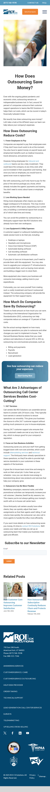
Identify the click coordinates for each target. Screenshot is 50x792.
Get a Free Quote (30, 12)
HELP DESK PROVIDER (13, 685)
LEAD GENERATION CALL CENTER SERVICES (22, 707)
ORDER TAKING (10, 691)
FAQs (44, 3)
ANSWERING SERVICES (13, 666)
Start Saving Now (25, 376)
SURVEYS (7, 714)
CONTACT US (32, 3)
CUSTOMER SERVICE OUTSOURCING (19, 678)
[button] (5, 598)
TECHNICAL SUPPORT (13, 698)
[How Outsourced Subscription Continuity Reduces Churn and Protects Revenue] (37, 583)
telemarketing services (19, 452)
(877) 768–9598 (10, 3)
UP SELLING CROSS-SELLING (15, 727)
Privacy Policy (32, 776)
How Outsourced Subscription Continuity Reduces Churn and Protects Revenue (37, 605)
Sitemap (42, 776)
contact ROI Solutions (31, 526)
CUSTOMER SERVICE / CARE (15, 672)
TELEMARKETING (11, 720)
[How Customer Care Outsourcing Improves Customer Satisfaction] (12, 583)
